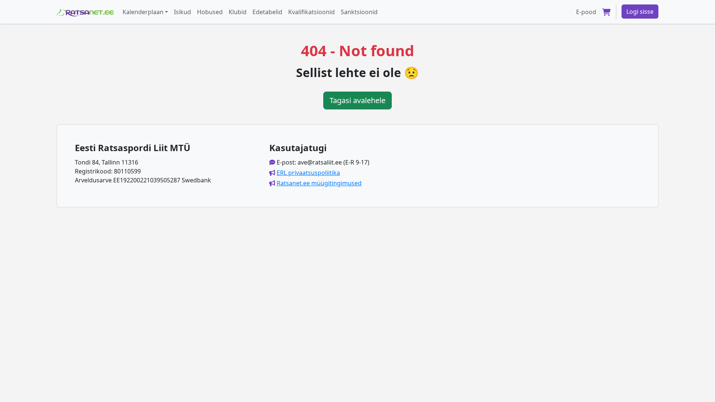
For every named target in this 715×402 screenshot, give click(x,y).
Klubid (238, 12)
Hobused (210, 12)
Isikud (182, 12)
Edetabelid (267, 12)
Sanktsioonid (359, 12)
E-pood (586, 12)
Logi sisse (640, 11)
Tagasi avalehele (357, 100)
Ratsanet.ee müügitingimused (319, 183)
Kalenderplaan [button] (143, 12)
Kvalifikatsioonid (311, 12)
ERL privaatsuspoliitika (308, 173)
